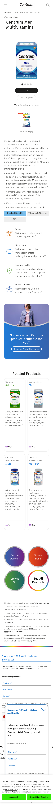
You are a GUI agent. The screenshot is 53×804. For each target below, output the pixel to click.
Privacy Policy (11, 792)
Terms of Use (26, 792)
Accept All (14, 797)
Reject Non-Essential (39, 797)
